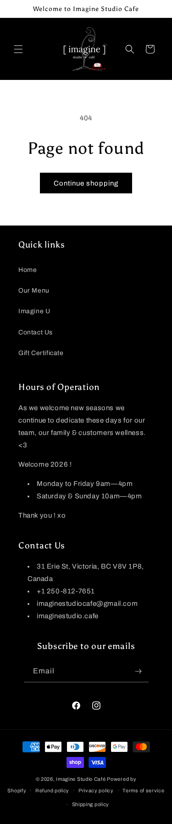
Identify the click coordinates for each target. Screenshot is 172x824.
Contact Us (35, 332)
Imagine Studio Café (80, 779)
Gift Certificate (41, 353)
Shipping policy (91, 804)
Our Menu (34, 290)
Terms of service (143, 790)
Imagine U (34, 311)
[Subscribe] (138, 671)
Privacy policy (96, 790)
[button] (18, 49)
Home (27, 269)
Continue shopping (86, 183)
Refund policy (52, 790)
